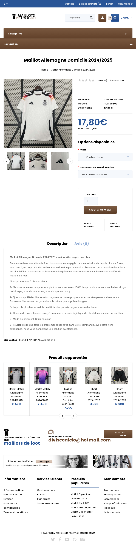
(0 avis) (102, 80)
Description (58, 243)
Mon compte (111, 490)
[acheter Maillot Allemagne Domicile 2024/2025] (38, 113)
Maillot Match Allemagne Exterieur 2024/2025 (42, 394)
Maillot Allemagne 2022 (84, 507)
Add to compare (114, 225)
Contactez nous (46, 490)
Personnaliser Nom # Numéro (97, 167)
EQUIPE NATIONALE (31, 340)
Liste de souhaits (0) (90, 3)
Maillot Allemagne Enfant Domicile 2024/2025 (68, 396)
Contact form (120, 434)
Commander (125, 3)
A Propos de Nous (14, 490)
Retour (41, 494)
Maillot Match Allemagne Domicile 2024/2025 (16, 394)
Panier (109, 3)
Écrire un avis (117, 80)
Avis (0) (81, 243)
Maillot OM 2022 (80, 503)
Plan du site (43, 499)
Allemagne (48, 340)
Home (44, 69)
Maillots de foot (113, 99)
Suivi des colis (112, 512)
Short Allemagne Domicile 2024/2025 (93, 394)
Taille (83, 149)
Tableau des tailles (48, 503)
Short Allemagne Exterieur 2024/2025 (119, 394)
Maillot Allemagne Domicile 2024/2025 (72, 69)
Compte (69, 3)
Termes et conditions (16, 512)
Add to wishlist (89, 225)
